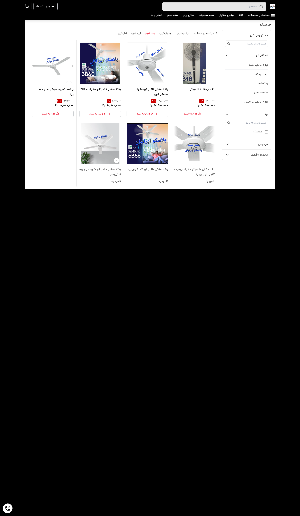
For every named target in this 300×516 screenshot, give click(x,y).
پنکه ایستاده (260, 83)
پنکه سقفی (261, 92)
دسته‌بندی (262, 55)
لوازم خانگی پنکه (258, 65)
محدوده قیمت (259, 155)
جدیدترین (150, 33)
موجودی (263, 144)
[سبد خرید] (27, 6)
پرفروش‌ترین (166, 33)
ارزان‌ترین (136, 33)
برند (265, 114)
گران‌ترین (122, 33)
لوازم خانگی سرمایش (256, 102)
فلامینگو (257, 131)
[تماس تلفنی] (7, 508)
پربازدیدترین (183, 33)
